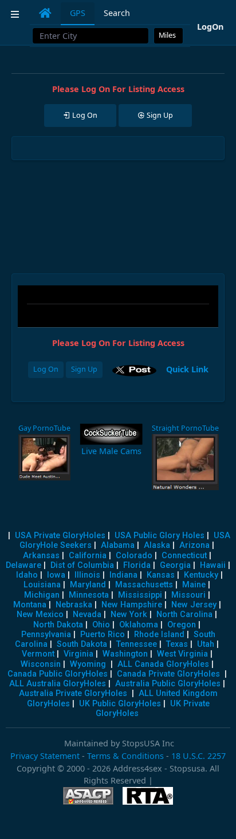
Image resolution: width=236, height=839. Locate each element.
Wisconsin (41, 664)
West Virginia (182, 654)
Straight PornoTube (185, 428)
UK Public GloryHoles (120, 704)
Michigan (42, 595)
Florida (137, 565)
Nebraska (74, 605)
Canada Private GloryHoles (168, 674)
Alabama (118, 545)
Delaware (23, 565)
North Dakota (58, 625)
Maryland (88, 585)
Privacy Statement (45, 755)
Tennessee (136, 644)
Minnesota (89, 595)
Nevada (87, 614)
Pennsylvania (46, 634)
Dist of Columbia (82, 565)
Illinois (87, 575)
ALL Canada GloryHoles (163, 664)
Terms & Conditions (125, 755)
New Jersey (194, 605)
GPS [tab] (77, 12)
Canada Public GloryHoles (57, 674)
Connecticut (184, 555)
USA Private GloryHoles (60, 535)
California (88, 555)
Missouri (188, 595)
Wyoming (88, 664)
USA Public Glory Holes (159, 535)
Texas (177, 644)
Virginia (78, 654)
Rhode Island (159, 634)
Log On (45, 369)
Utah (205, 644)
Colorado (134, 555)
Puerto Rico (102, 634)
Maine (194, 585)
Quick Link (187, 368)
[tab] (45, 13)
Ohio (101, 625)
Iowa (56, 575)
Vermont (38, 654)
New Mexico (40, 614)
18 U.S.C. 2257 (198, 755)
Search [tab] (117, 12)
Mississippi (140, 595)
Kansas (161, 575)
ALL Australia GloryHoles (57, 684)
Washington (125, 654)
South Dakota (82, 644)
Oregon (181, 625)
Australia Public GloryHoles (168, 684)
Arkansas (41, 555)
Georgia (175, 565)
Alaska (157, 545)
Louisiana (42, 585)
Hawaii (213, 565)
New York (129, 614)
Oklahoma (138, 625)
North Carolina (184, 614)
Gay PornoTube (44, 428)
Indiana (123, 575)
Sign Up (84, 369)
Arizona (194, 545)
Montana (29, 605)
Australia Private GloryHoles (73, 693)
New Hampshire (131, 605)
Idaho (27, 575)
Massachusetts (144, 585)
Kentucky (201, 575)
